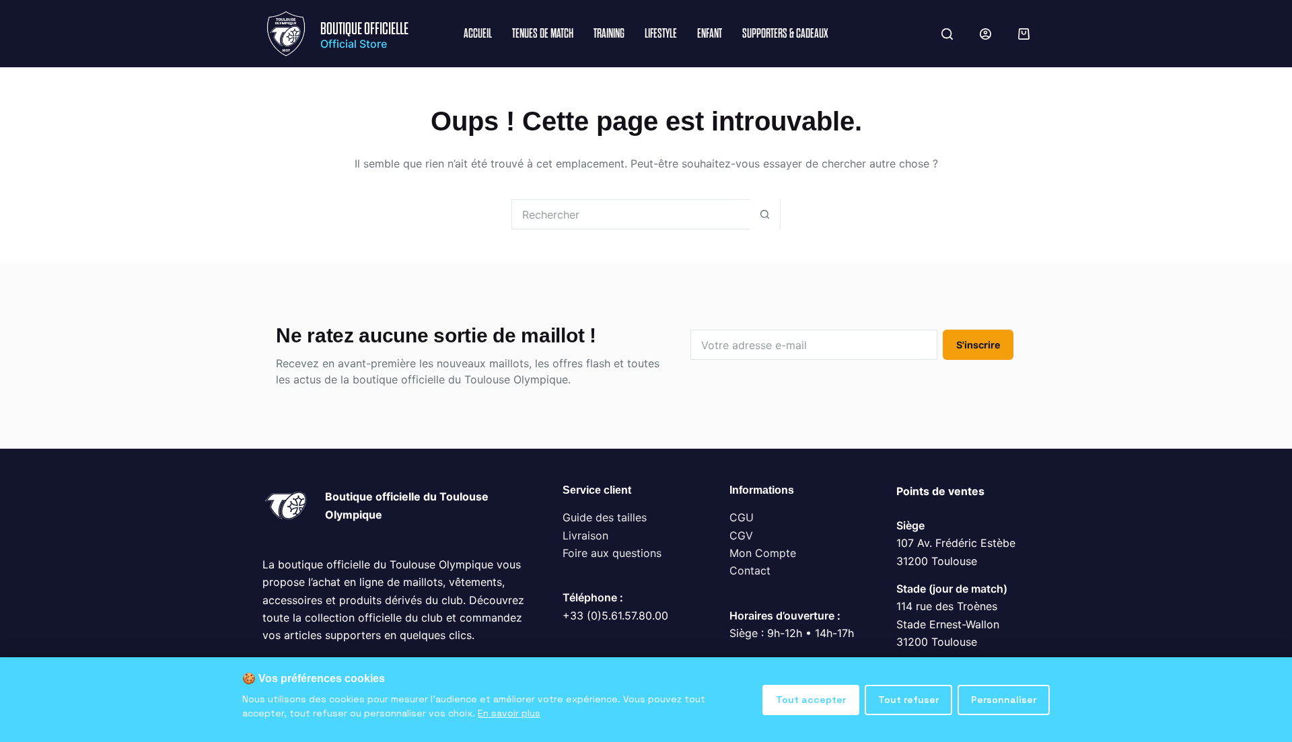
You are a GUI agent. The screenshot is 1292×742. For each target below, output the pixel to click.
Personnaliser (1003, 700)
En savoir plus (509, 713)
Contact (749, 570)
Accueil (478, 33)
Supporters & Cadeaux (785, 33)
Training (609, 33)
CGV (741, 535)
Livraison (585, 535)
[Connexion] (985, 34)
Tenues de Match (542, 33)
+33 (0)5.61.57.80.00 (615, 615)
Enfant (709, 33)
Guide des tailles (605, 517)
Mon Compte (762, 553)
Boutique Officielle (364, 29)
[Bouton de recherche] (765, 214)
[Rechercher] (947, 34)
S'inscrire (978, 344)
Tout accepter (811, 700)
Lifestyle (661, 33)
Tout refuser (908, 700)
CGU (741, 517)
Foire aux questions (612, 553)
